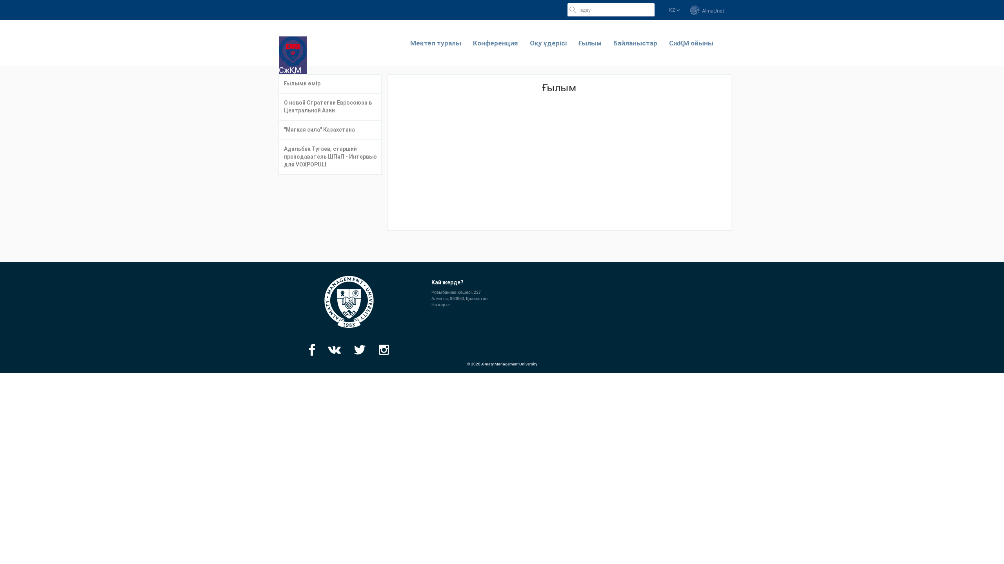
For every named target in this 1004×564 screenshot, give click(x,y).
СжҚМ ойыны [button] (691, 43)
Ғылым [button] (590, 43)
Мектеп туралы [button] (435, 43)
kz (673, 10)
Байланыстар (635, 43)
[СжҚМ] (293, 40)
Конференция (495, 43)
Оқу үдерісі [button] (548, 43)
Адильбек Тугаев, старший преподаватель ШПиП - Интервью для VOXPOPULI (330, 157)
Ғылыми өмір (302, 83)
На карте (440, 304)
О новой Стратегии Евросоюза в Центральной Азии (328, 106)
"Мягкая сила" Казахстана (319, 130)
